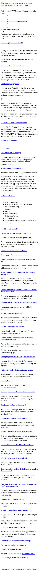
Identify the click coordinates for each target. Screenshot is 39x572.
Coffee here (5, 148)
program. (22, 545)
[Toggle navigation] (1, 2)
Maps (13, 23)
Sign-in (10, 31)
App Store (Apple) (26, 179)
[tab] (19, 30)
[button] (19, 30)
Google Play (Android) (11, 181)
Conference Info (20, 19)
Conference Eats (20, 27)
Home (13, 15)
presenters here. (28, 554)
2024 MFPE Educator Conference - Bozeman (16, 5)
